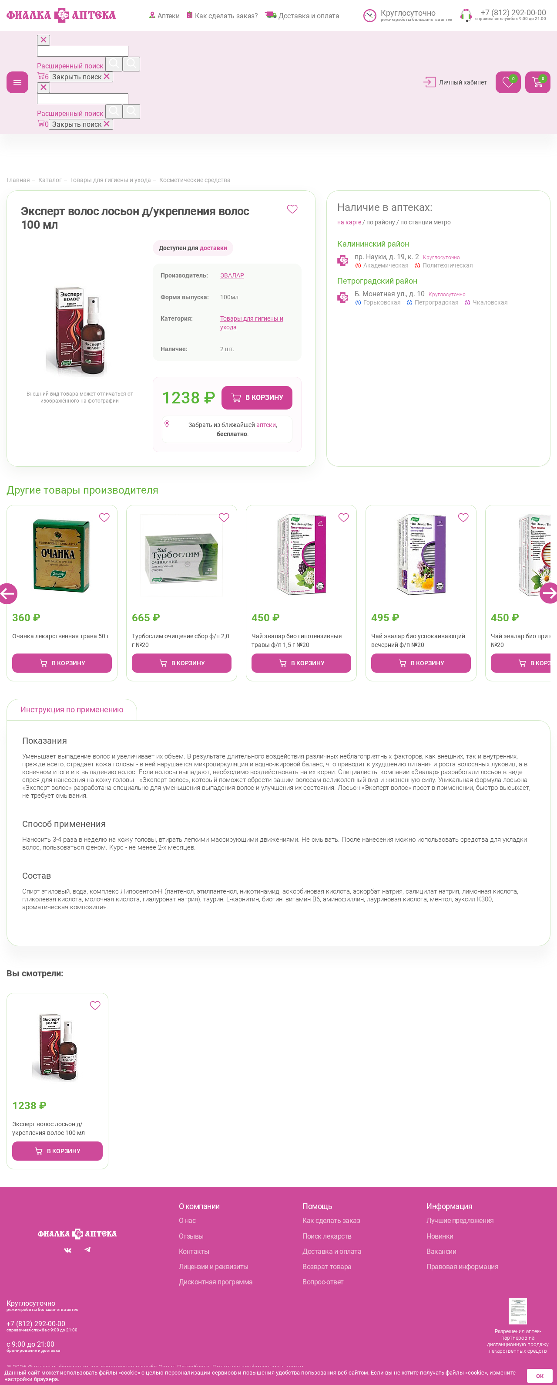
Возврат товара (326, 1267)
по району (380, 222)
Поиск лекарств (326, 1236)
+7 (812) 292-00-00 (36, 1324)
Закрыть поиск (78, 77)
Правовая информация (462, 1267)
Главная (18, 179)
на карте (349, 222)
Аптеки (169, 16)
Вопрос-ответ (322, 1282)
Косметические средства (195, 179)
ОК (540, 1376)
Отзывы (191, 1236)
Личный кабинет (463, 82)
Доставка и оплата (308, 16)
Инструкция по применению (72, 709)
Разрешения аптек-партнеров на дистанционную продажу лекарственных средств (518, 1341)
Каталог (17, 82)
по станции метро (425, 222)
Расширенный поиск (71, 66)
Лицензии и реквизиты (213, 1267)
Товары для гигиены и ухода (110, 179)
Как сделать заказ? (226, 16)
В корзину (264, 397)
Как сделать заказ (331, 1220)
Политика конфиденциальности (257, 1367)
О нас (187, 1220)
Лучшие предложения (459, 1220)
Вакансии (441, 1251)
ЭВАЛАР (232, 275)
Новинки (439, 1236)
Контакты (194, 1251)
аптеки (266, 424)
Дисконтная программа (216, 1282)
